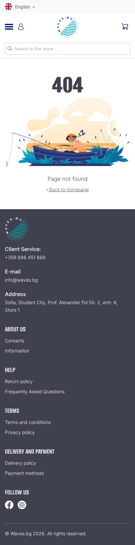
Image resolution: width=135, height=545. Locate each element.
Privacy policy (20, 432)
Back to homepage (68, 189)
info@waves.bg (21, 280)
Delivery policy (20, 463)
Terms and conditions (28, 422)
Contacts (14, 340)
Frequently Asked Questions (35, 391)
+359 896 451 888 (25, 257)
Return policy (19, 381)
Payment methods (24, 473)
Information (17, 351)
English (22, 7)
